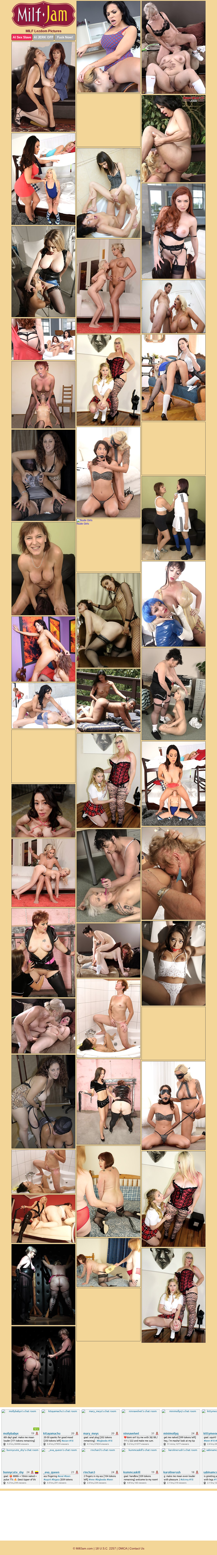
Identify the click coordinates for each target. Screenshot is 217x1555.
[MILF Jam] (43, 15)
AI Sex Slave (22, 37)
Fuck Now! (65, 37)
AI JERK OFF (43, 37)
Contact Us (136, 1548)
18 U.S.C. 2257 (105, 1548)
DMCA (122, 1548)
